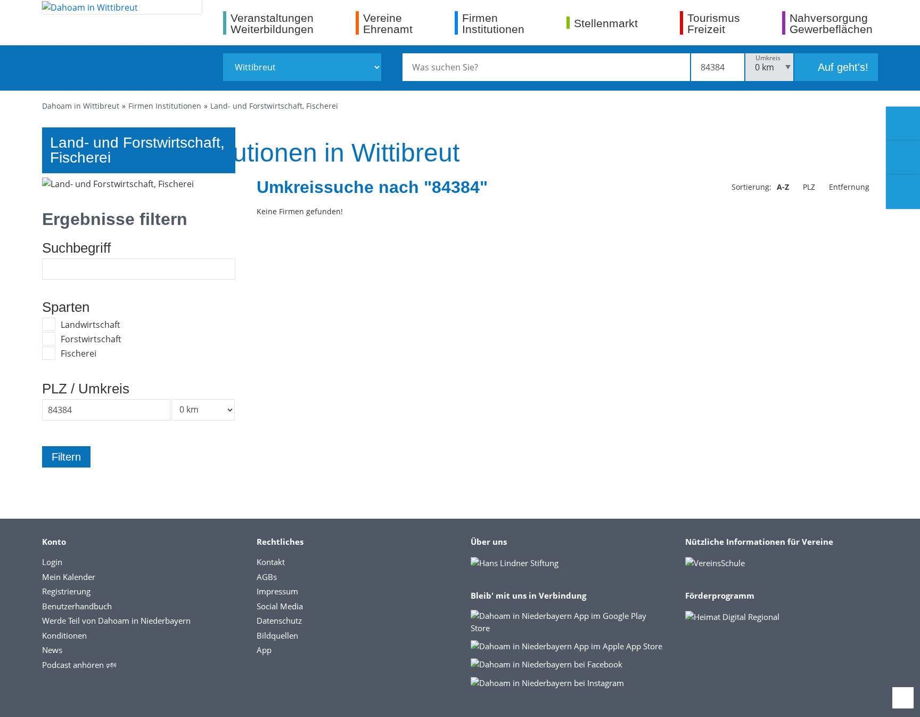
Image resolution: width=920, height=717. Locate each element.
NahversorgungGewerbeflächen (831, 23)
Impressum (277, 591)
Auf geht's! (841, 67)
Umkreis (768, 57)
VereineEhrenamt (388, 23)
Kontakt (271, 562)
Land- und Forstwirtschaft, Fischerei (274, 106)
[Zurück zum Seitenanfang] (903, 697)
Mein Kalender (68, 576)
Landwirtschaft (90, 325)
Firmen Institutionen (164, 106)
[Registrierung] (903, 124)
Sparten (65, 307)
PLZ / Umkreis (85, 389)
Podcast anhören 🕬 (79, 664)
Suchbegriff (76, 248)
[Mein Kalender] (903, 192)
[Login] (903, 158)
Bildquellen (277, 635)
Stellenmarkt (606, 23)
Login (52, 562)
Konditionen (64, 635)
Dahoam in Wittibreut (80, 106)
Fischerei (78, 353)
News (52, 650)
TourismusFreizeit (713, 23)
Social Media (280, 606)
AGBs (267, 576)
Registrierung (66, 591)
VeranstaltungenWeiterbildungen (272, 23)
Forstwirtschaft (91, 339)
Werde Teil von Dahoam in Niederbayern (116, 620)
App (264, 650)
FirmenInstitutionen (493, 23)
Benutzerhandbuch (77, 606)
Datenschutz (279, 620)
